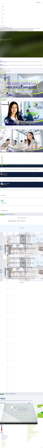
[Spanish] (42, 447)
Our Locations (2, 394)
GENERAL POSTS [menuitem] (4, 441)
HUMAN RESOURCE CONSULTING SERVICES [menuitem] (33, 431)
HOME (2, 3)
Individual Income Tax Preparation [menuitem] (32, 425)
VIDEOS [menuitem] (29, 439)
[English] (40, 447)
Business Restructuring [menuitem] (30, 428)
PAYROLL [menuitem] (29, 437)
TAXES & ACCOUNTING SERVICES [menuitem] (32, 424)
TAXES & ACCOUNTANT (4, 435)
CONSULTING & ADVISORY (4, 436)
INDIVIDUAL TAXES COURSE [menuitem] (31, 435)
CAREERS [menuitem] (29, 434)
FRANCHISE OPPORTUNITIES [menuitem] (31, 433)
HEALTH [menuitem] (4, 445)
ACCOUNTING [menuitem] (30, 436)
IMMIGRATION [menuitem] (4, 444)
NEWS (2, 21)
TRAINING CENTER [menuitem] (30, 430)
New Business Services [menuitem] (30, 429)
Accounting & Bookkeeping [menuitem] (31, 426)
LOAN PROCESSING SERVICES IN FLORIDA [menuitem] (33, 432)
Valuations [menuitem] (29, 427)
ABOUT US (3, 6)
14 (39, 409)
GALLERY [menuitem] (29, 438)
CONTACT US (3, 25)
